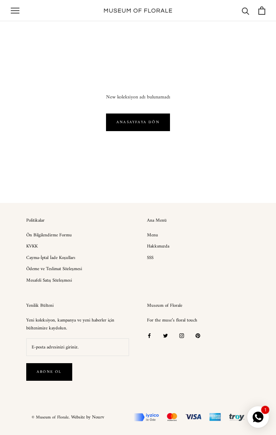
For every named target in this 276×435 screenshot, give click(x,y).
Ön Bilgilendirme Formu (49, 235)
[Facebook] (149, 335)
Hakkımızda (158, 246)
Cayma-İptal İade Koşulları (50, 258)
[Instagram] (181, 335)
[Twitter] (165, 335)
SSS (150, 258)
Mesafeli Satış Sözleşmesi (49, 280)
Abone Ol (49, 372)
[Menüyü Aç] (15, 11)
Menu (152, 235)
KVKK (32, 246)
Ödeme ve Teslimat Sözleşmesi (54, 269)
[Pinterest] (198, 335)
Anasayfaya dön (138, 122)
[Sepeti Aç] (261, 10)
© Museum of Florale (50, 417)
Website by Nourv (87, 417)
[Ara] (245, 10)
